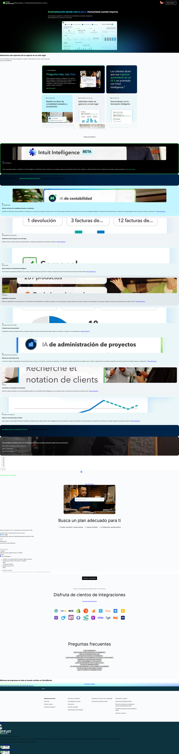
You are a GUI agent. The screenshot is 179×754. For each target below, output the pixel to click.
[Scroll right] (1, 540)
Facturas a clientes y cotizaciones (12, 573)
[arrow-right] (4, 469)
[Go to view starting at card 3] (2, 538)
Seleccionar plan (4, 549)
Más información (50, 88)
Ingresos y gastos (7, 570)
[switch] (0, 534)
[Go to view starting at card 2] (1, 538)
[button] (19, 3)
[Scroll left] (0, 540)
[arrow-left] (1, 469)
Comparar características (89, 578)
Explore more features (89, 136)
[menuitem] (19, 3)
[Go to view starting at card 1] (0, 538)
